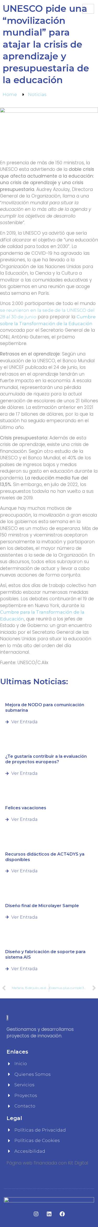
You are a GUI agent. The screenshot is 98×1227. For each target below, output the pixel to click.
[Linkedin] (49, 1214)
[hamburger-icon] (88, 9)
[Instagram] (36, 1214)
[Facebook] (62, 1214)
